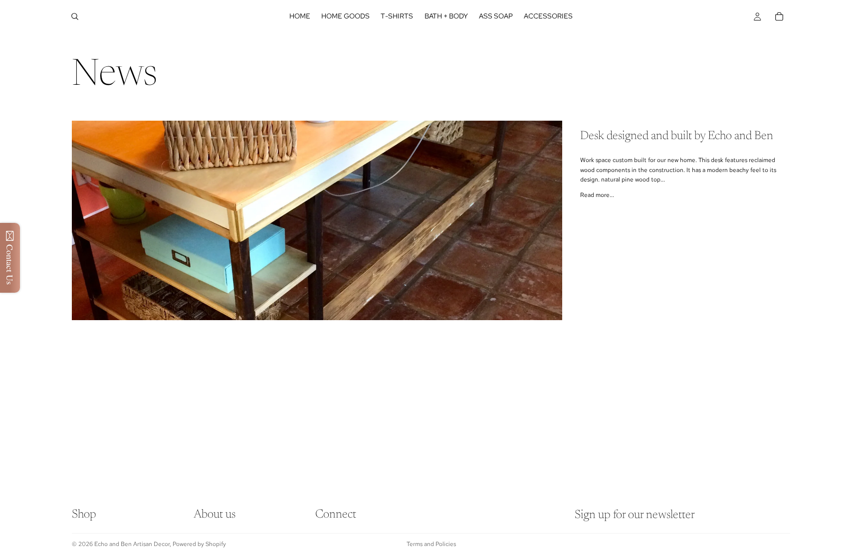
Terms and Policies (431, 544)
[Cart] (779, 16)
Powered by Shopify (199, 544)
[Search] (75, 16)
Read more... (597, 195)
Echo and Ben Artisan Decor (132, 544)
